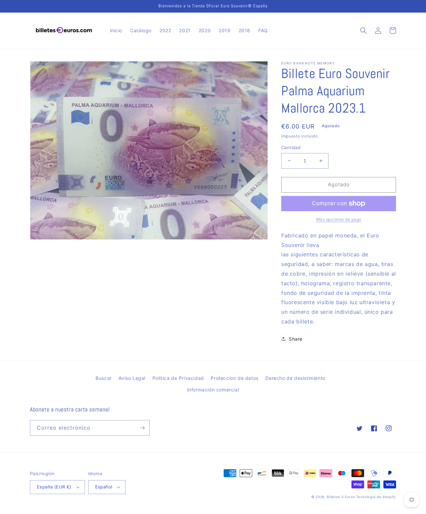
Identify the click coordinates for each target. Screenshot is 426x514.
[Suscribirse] (142, 428)
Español (103, 486)
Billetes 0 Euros (341, 497)
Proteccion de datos (234, 378)
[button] (363, 30)
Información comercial (213, 389)
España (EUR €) (54, 486)
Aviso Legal (131, 378)
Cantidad (291, 147)
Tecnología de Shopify (376, 497)
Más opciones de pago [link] (338, 219)
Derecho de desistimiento (295, 378)
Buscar (104, 378)
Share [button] (296, 339)
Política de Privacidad (178, 378)
